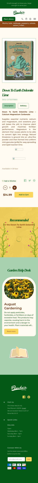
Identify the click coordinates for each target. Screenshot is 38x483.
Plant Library (9, 19)
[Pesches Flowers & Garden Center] (19, 13)
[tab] (9, 106)
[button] (22, 19)
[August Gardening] (19, 289)
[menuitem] (22, 19)
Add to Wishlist (10, 181)
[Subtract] (5, 188)
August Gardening (13, 306)
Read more (11, 331)
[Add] (14, 188)
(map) (24, 408)
